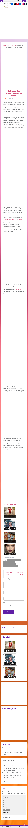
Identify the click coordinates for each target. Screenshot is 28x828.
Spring (6, 797)
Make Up (14, 45)
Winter (6, 803)
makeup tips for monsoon (9, 561)
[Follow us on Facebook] (12, 4)
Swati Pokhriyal (19, 98)
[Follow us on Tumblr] (25, 4)
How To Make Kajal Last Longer (8, 574)
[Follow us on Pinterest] (17, 4)
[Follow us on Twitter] (14, 4)
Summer (7, 799)
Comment (6, 580)
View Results (6, 812)
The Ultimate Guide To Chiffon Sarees (13, 750)
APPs (24, 1)
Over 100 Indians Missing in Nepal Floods (14, 772)
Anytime (7, 807)
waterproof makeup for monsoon (10, 565)
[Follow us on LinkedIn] (20, 4)
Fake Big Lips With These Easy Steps (20, 574)
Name (5, 589)
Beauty (9, 45)
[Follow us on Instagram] (23, 4)
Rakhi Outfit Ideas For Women (11, 747)
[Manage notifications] (24, 824)
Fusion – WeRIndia (8, 760)
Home (5, 45)
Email (5, 596)
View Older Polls (6, 817)
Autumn (7, 801)
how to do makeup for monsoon (14, 560)
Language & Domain (19, 1)
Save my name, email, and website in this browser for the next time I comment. (14, 604)
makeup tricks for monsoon (9, 563)
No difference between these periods (14, 805)
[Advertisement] (14, 24)
